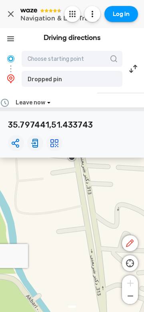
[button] (72, 79)
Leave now (30, 102)
